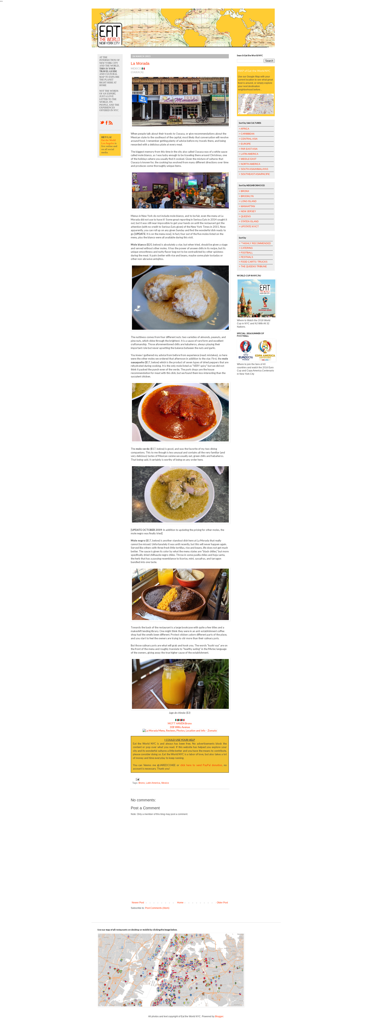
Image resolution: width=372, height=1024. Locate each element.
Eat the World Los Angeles (108, 142)
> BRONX (244, 191)
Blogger (219, 1016)
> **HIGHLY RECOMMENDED (255, 243)
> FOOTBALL (246, 252)
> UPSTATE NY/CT (249, 226)
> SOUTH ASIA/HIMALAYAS (253, 169)
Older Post (222, 902)
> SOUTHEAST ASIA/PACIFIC (254, 174)
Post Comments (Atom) (157, 908)
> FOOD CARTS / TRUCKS (253, 261)
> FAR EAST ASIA (248, 149)
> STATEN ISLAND (249, 221)
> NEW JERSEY (247, 211)
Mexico (165, 783)
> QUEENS (245, 216)
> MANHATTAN (247, 206)
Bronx (142, 783)
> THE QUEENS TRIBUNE (253, 266)
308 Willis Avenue (180, 727)
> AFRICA (244, 128)
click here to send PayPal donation (201, 765)
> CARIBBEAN (246, 133)
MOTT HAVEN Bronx (180, 723)
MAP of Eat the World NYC (254, 70)
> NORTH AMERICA (249, 164)
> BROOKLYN (246, 196)
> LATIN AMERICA (248, 154)
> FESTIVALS (246, 257)
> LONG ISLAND (248, 201)
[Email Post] (137, 779)
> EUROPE (245, 144)
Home (180, 902)
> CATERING (246, 248)
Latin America (153, 783)
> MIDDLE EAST (247, 159)
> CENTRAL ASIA (248, 139)
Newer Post (138, 902)
